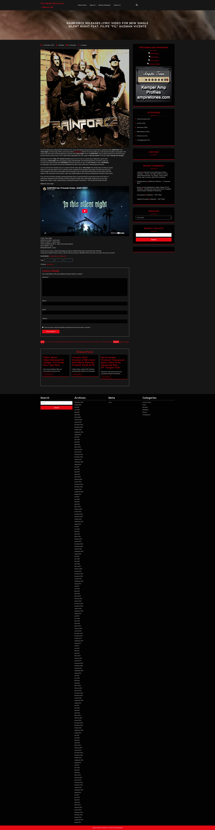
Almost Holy (77, 152)
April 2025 (77, 414)
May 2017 (77, 650)
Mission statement (105, 5)
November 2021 (78, 516)
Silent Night (68, 260)
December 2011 (78, 812)
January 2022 (77, 511)
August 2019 (77, 583)
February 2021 (78, 539)
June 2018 (77, 618)
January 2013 (77, 780)
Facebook (52, 256)
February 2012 (78, 807)
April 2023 (77, 474)
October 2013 (78, 757)
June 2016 (77, 678)
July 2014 (76, 735)
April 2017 (77, 653)
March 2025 (77, 417)
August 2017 (77, 643)
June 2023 (77, 469)
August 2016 (77, 673)
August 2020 (77, 554)
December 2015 (78, 693)
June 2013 (77, 767)
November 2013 (78, 755)
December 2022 (78, 484)
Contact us (117, 5)
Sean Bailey (93, 30)
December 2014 (78, 723)
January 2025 (77, 422)
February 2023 (78, 479)
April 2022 (77, 504)
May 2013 (77, 770)
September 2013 (78, 760)
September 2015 (78, 700)
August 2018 (77, 613)
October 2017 (78, 638)
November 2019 (78, 576)
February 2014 (78, 747)
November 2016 (78, 665)
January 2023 (77, 481)
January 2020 (77, 571)
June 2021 (77, 529)
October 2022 (78, 489)
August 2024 (77, 434)
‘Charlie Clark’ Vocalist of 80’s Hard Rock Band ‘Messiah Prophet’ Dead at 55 (83, 361)
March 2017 (77, 655)
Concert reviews (142, 119)
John (91, 19)
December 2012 (78, 782)
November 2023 (78, 457)
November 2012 (78, 785)
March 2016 (77, 685)
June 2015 (77, 708)
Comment (45, 277)
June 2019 (77, 588)
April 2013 (77, 772)
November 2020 (78, 546)
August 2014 (77, 732)
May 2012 (77, 800)
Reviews (139, 136)
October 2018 (78, 608)
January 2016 (77, 690)
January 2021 (77, 541)
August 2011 (77, 822)
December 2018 (78, 603)
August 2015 (77, 703)
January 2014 (77, 750)
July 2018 (76, 616)
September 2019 (78, 581)
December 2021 (78, 514)
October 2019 (78, 578)
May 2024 (77, 442)
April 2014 (77, 742)
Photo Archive (82, 5)
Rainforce (59, 260)
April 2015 (77, 713)
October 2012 (78, 787)
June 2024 (77, 439)
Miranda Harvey (142, 181)
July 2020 (76, 556)
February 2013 (78, 777)
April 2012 (77, 802)
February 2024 (78, 449)
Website (44, 318)
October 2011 (78, 817)
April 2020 (77, 563)
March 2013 (77, 775)
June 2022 (77, 499)
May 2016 (77, 680)
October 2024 (78, 429)
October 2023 (78, 459)
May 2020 (77, 561)
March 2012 (77, 804)
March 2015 (77, 715)
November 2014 (78, 725)
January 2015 (77, 720)
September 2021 (78, 521)
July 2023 (76, 467)
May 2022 (77, 501)
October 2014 (78, 727)
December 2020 (78, 544)
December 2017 (78, 633)
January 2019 (77, 601)
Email (44, 309)
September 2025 (78, 402)
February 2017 (78, 658)
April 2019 (77, 593)
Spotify (64, 256)
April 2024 (77, 444)
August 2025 (77, 404)
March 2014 (77, 745)
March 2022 (77, 506)
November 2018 (78, 606)
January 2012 (77, 809)
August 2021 (77, 524)
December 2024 (78, 424)
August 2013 (77, 762)
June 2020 (77, 559)
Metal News (50, 264)
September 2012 (78, 790)
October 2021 (78, 519)
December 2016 (78, 663)
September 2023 (78, 462)
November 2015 (78, 695)
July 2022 (76, 496)
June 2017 (77, 648)
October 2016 (78, 668)
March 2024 (77, 447)
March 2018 (77, 626)
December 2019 (78, 573)
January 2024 (77, 452)
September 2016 (78, 670)
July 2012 (76, 795)
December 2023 (78, 454)
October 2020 (78, 549)
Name (44, 301)
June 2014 (77, 737)
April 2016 (77, 683)
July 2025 (76, 407)
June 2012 (77, 797)
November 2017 (78, 636)
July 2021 (76, 526)
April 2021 (77, 534)
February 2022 (78, 509)
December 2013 (78, 752)
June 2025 (77, 409)
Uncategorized (141, 140)
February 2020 (78, 568)
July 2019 (76, 586)
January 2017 (77, 660)
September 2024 (78, 432)
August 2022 (77, 494)
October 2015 (78, 698)
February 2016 (78, 688)
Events (139, 123)
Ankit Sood (93, 12)
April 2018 (77, 623)
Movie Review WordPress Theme (102, 827)
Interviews (140, 127)
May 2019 (77, 591)
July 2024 (76, 437)
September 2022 (78, 491)
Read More (48, 374)
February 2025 (78, 419)
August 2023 (77, 464)
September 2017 (78, 640)
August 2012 (77, 792)
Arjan (91, 16)
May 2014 (77, 740)
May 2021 (77, 531)
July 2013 (76, 765)
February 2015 (78, 718)
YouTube (58, 256)
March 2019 (77, 596)
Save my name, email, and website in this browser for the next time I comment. (67, 327)
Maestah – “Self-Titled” (154, 195)
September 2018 (78, 611)
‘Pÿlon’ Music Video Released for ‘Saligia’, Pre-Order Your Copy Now (53, 361)
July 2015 (76, 705)
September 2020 (78, 551)
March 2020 (77, 566)
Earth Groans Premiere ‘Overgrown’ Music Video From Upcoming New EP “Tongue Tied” (113, 362)
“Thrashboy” (93, 8)
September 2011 (78, 819)
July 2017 (76, 645)
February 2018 (78, 628)
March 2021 (77, 536)
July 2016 (76, 675)
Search (153, 240)
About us (92, 5)
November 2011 (78, 814)
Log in (110, 402)
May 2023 (77, 471)
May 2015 (77, 710)
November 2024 (78, 427)
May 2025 (77, 412)
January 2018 (77, 631)
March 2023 (77, 476)
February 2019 (78, 598)
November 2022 (78, 486)
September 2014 (78, 730)
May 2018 (77, 621)
